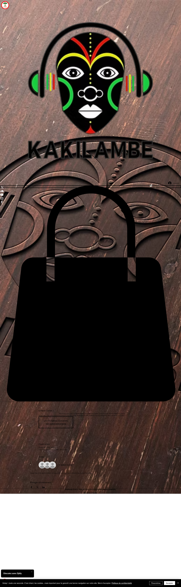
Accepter (169, 583)
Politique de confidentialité (122, 583)
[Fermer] (178, 583)
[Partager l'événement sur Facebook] (31, 487)
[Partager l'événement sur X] (37, 487)
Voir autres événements (56, 424)
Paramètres (155, 583)
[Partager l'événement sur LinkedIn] (43, 487)
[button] (90, 293)
